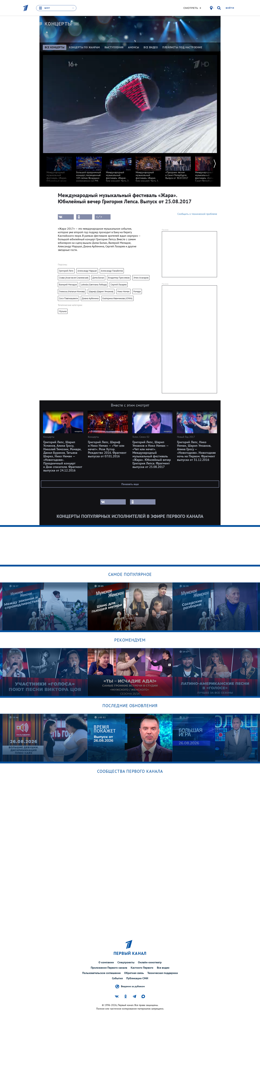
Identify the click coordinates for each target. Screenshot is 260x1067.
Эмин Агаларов (140, 277)
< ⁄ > (99, 217)
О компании (106, 962)
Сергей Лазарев (118, 284)
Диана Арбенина (90, 298)
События (117, 978)
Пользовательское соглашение (101, 973)
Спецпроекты (125, 962)
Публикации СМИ (137, 978)
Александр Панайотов (112, 270)
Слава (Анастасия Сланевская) (73, 277)
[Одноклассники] (84, 217)
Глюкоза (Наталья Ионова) (72, 291)
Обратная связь (134, 973)
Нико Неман (123, 291)
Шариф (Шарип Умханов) (101, 291)
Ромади (137, 291)
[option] (59, 170)
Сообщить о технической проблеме (197, 213)
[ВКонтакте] (66, 217)
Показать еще (130, 484)
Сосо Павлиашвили (68, 298)
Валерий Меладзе (68, 284)
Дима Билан (98, 277)
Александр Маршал (87, 270)
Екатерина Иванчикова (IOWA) (117, 298)
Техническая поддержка (162, 973)
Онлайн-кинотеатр (150, 962)
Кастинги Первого (142, 967)
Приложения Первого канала (109, 967)
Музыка (63, 311)
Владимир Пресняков (118, 277)
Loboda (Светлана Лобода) (94, 284)
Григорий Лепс (66, 270)
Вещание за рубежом (133, 986)
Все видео (163, 967)
